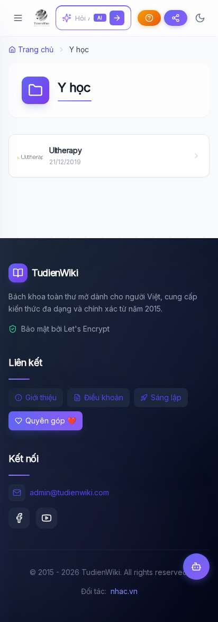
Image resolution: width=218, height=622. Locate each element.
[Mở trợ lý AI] (196, 566)
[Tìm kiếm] (117, 18)
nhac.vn (124, 591)
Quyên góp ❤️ (50, 420)
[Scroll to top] (189, 604)
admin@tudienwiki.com (69, 492)
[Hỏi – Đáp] (149, 18)
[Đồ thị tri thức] (175, 18)
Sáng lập (166, 397)
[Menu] (18, 17)
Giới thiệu (41, 397)
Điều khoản (103, 397)
